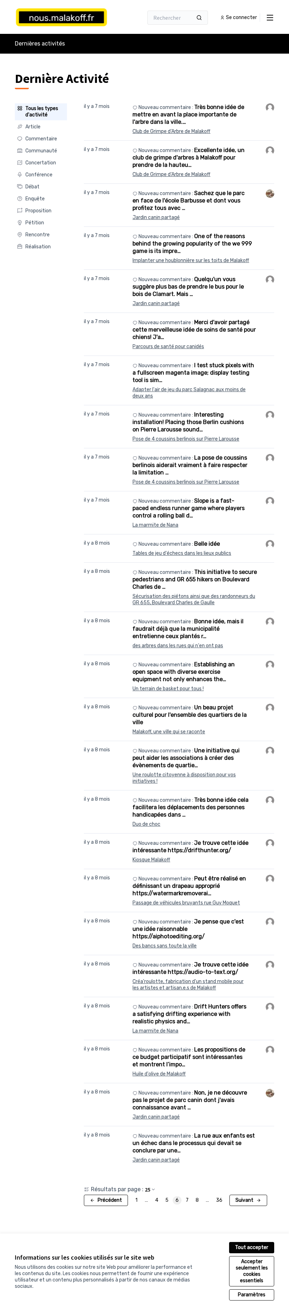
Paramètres (251, 1295)
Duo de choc (146, 824)
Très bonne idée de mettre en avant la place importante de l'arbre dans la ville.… (188, 114)
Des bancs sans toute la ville (165, 946)
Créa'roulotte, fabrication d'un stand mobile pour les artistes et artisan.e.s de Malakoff (188, 984)
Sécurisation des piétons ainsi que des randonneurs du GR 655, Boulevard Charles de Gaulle (194, 599)
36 (219, 1200)
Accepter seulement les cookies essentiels (252, 1271)
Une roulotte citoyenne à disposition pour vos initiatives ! (184, 778)
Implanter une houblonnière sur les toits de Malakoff (191, 260)
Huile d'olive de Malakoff (159, 1074)
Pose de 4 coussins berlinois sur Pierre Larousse (186, 439)
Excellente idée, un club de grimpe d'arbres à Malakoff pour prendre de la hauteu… (189, 157)
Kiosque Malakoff (151, 860)
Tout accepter (251, 1247)
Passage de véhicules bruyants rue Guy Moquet (186, 903)
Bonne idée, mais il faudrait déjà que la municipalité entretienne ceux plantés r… (188, 629)
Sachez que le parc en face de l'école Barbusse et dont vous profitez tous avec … (189, 200)
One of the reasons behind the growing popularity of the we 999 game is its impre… (192, 243)
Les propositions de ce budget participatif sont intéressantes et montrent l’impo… (189, 1057)
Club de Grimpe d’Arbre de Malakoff (171, 131)
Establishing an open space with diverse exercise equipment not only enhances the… (184, 672)
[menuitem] (41, 111)
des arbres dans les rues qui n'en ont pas (178, 646)
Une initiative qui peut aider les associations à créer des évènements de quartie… (186, 758)
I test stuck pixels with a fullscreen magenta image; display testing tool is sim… (193, 372)
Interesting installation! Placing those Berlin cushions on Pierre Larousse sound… (188, 422)
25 (147, 1189)
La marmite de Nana (155, 525)
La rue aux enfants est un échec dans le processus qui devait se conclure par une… (194, 1143)
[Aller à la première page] (62, 17)
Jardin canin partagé (156, 217)
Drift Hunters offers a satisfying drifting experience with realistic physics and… (189, 1014)
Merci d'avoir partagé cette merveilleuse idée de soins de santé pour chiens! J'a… (194, 329)
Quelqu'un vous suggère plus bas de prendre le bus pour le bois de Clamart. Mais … (188, 286)
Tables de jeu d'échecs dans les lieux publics (182, 553)
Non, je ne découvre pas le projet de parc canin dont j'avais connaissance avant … (190, 1100)
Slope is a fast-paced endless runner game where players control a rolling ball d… (189, 508)
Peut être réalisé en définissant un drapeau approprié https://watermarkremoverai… (189, 886)
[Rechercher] (199, 17)
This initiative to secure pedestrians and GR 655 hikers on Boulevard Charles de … (195, 579)
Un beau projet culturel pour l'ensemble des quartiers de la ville (190, 715)
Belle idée (207, 543)
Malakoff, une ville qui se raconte (169, 732)
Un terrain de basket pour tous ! (168, 689)
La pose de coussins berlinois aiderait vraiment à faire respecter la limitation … (190, 465)
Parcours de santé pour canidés (168, 347)
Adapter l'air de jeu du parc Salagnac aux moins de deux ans (189, 393)
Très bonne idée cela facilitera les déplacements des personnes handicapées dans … (190, 807)
